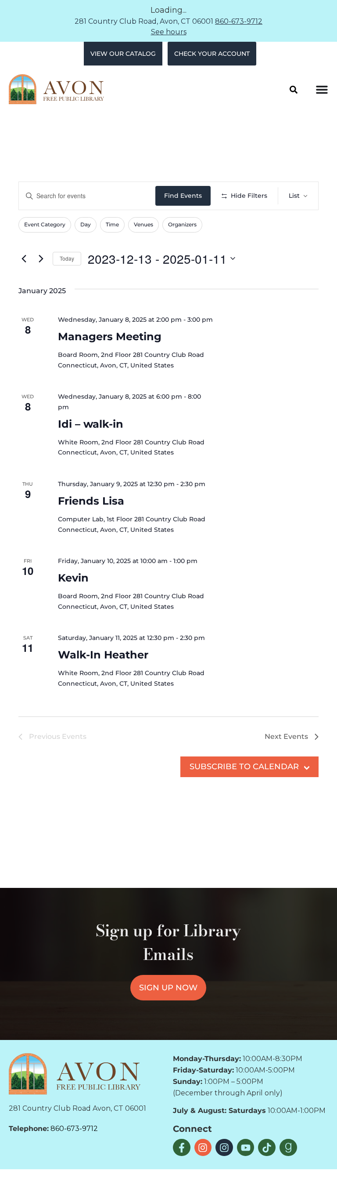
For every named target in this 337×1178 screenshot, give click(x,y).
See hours (168, 32)
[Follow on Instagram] (203, 1147)
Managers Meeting (109, 336)
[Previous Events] (23, 258)
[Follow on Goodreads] (288, 1147)
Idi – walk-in (90, 424)
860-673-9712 (238, 21)
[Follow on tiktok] (267, 1147)
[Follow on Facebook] (181, 1147)
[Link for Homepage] (74, 1073)
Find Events (183, 196)
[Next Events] (41, 258)
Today (67, 258)
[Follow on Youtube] (246, 1147)
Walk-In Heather (103, 654)
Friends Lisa (91, 500)
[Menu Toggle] (321, 89)
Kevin (73, 577)
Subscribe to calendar (244, 766)
